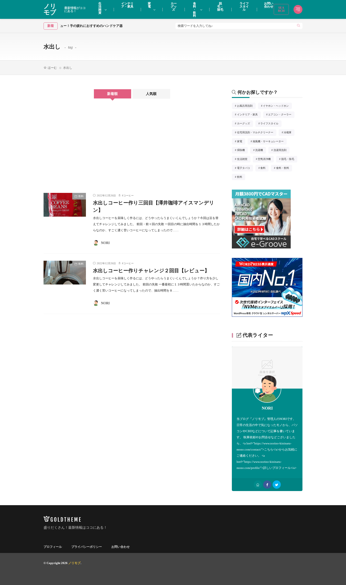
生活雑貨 (243, 159)
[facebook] (267, 484)
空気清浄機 (265, 159)
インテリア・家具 (248, 115)
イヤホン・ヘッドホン (277, 106)
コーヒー (128, 195)
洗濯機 (260, 150)
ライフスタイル (270, 124)
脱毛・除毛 (289, 159)
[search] (298, 26)
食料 (264, 168)
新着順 (112, 94)
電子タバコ (245, 168)
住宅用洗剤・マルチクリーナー (256, 133)
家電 (241, 142)
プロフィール (53, 546)
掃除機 (242, 150)
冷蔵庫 (289, 133)
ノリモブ (65, 9)
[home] (258, 484)
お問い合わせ (120, 546)
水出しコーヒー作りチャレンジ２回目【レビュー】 (151, 270)
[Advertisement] (86, 150)
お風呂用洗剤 (246, 106)
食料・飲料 (284, 168)
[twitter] (277, 484)
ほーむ (52, 67)
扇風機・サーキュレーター (269, 142)
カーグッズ (245, 124)
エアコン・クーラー (281, 115)
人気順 (151, 94)
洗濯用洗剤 (281, 150)
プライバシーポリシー (86, 546)
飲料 (81, 196)
